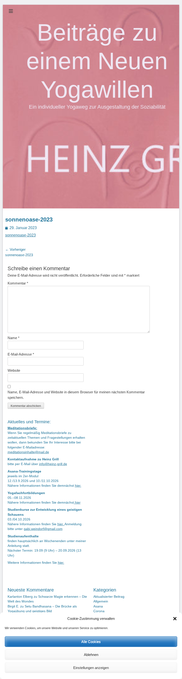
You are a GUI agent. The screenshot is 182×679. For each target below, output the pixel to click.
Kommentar (18, 283)
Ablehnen (91, 655)
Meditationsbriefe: (22, 428)
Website (14, 370)
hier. (78, 485)
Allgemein (100, 601)
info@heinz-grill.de (53, 464)
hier (77, 502)
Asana (98, 606)
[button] (175, 618)
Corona (99, 611)
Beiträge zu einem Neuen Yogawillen (97, 61)
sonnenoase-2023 (20, 235)
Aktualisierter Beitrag (108, 596)
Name (13, 338)
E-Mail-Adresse (21, 354)
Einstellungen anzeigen (91, 668)
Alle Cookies (91, 642)
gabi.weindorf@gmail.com (43, 529)
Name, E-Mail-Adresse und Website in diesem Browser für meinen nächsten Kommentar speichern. (76, 395)
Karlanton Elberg (20, 596)
